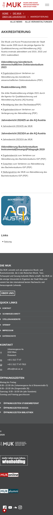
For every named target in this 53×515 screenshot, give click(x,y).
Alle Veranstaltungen (38, 22)
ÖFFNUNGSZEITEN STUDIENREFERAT (21, 403)
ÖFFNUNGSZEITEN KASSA (16, 408)
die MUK (17, 13)
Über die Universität (14, 17)
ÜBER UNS (7, 293)
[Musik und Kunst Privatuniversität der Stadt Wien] (25, 3)
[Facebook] (3, 481)
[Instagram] (19, 481)
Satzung (8, 241)
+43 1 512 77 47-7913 (16, 364)
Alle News (16, 22)
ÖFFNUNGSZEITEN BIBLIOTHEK (18, 412)
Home (5, 13)
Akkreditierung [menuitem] (39, 17)
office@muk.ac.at (15, 369)
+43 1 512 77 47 (14, 360)
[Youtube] (9, 481)
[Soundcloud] (14, 481)
